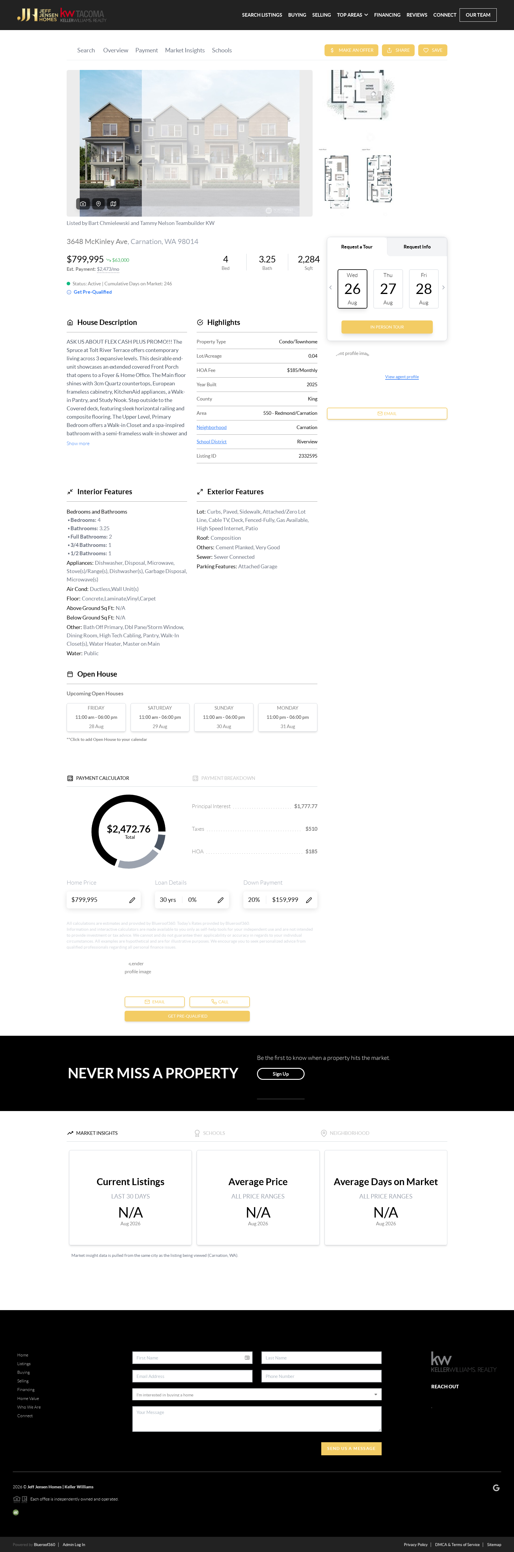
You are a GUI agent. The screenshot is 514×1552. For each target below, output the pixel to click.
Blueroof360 (44, 1544)
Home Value (28, 1398)
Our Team (478, 15)
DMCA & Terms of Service (457, 1544)
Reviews (417, 15)
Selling (321, 15)
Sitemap (494, 1544)
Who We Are (29, 1407)
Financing (387, 15)
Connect (445, 15)
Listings (24, 1363)
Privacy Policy (416, 1544)
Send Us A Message (351, 1448)
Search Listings (262, 15)
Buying (297, 15)
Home (22, 1355)
